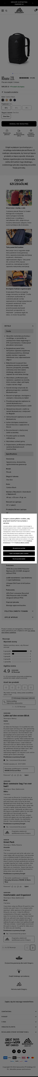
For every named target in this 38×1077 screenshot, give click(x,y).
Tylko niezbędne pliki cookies (18, 553)
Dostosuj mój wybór (19, 559)
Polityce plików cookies (22, 542)
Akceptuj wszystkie (19, 548)
